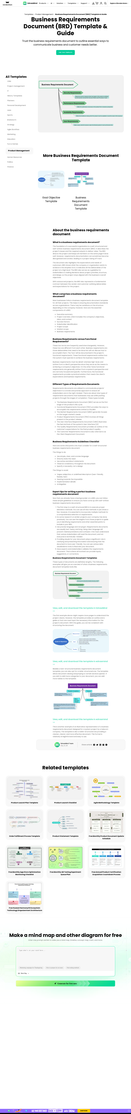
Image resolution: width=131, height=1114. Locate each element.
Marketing (11, 134)
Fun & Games (12, 144)
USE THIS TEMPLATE (65, 52)
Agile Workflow (13, 129)
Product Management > (45, 14)
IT (8, 91)
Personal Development (16, 105)
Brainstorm (11, 120)
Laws (9, 110)
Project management (16, 86)
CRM (9, 81)
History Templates (14, 96)
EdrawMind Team (67, 743)
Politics (10, 162)
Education (11, 139)
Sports (10, 115)
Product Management (19, 150)
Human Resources (14, 157)
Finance (10, 167)
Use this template (25, 788)
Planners (10, 100)
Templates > (29, 14)
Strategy (10, 124)
